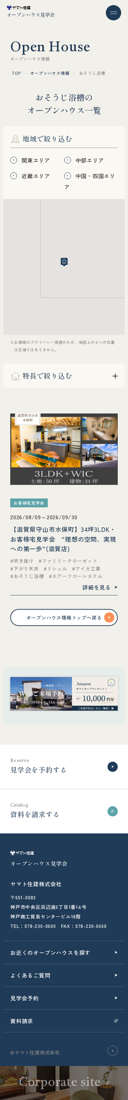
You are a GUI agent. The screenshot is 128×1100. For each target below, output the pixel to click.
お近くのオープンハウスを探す (50, 952)
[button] (64, 262)
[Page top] (113, 1051)
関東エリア (36, 160)
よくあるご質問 (30, 975)
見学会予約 (24, 998)
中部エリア (89, 160)
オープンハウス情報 (49, 73)
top (16, 73)
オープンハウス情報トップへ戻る (64, 617)
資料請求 (21, 1021)
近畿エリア (36, 176)
